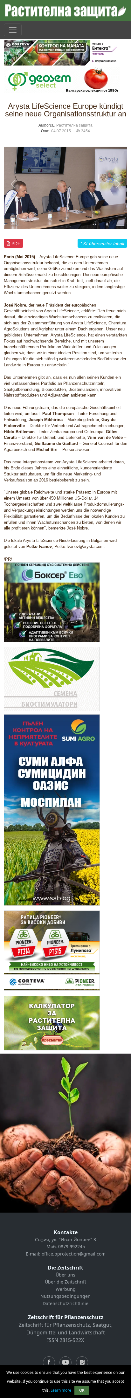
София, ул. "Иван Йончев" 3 (65, 1239)
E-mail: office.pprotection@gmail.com (66, 1254)
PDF (15, 243)
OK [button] (81, 1390)
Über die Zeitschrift (65, 1282)
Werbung (66, 1289)
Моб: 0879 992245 (65, 1246)
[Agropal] (52, 1022)
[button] (13, 184)
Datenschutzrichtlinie (65, 1303)
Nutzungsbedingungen (65, 1296)
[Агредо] (52, 678)
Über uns (65, 1275)
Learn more (61, 1390)
